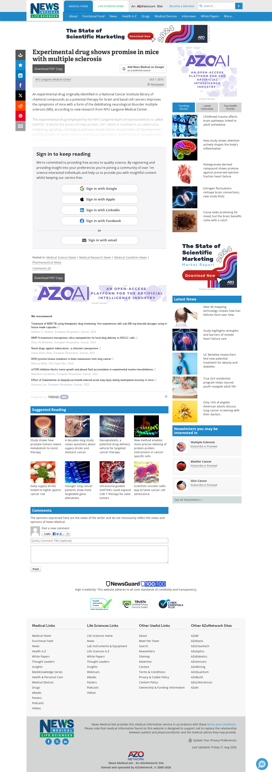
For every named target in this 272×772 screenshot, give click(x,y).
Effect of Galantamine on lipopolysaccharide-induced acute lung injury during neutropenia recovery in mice (92, 380)
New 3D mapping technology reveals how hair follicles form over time (222, 311)
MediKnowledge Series (47, 672)
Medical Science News (61, 257)
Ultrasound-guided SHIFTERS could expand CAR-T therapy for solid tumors (115, 492)
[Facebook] (21, 85)
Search (143, 646)
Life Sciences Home (111, 6)
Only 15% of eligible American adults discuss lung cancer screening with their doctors (221, 408)
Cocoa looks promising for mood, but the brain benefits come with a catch (222, 216)
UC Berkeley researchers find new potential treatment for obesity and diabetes (220, 360)
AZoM (195, 636)
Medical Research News (95, 257)
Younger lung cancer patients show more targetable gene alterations (79, 492)
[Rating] (21, 65)
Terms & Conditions (152, 672)
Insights (37, 667)
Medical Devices (43, 682)
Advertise (145, 661)
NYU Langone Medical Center (53, 79)
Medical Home (78, 6)
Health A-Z (39, 651)
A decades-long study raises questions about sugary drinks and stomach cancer (80, 446)
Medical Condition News (130, 257)
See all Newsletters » (188, 500)
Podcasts (38, 703)
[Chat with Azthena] (262, 764)
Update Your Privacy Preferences (214, 740)
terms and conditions (221, 724)
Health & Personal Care (47, 677)
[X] (21, 95)
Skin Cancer (199, 481)
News (35, 646)
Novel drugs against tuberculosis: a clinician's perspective (64, 348)
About (143, 636)
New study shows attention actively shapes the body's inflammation (221, 144)
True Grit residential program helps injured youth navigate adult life (219, 382)
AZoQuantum (200, 672)
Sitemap (144, 656)
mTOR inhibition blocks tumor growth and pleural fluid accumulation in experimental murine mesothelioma (92, 369)
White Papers (41, 656)
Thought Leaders (43, 661)
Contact (144, 667)
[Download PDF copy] (21, 55)
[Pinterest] (21, 116)
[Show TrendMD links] (166, 396)
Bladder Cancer (201, 461)
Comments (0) (41, 268)
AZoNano (197, 641)
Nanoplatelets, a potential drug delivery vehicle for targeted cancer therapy (115, 446)
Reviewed (157, 84)
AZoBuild (197, 677)
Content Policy (148, 682)
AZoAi (195, 687)
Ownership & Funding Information (162, 687)
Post (36, 569)
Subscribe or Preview (204, 446)
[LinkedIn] (21, 75)
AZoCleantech (200, 646)
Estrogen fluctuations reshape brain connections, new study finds (221, 192)
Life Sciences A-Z (98, 651)
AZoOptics (197, 651)
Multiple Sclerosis (203, 442)
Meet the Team (149, 641)
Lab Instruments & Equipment (107, 646)
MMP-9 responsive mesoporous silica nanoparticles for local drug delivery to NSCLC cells (83, 337)
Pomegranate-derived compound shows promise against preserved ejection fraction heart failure (221, 170)
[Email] (21, 126)
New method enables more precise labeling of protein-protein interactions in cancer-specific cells (150, 448)
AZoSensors (198, 661)
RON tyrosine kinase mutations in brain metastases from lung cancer (71, 358)
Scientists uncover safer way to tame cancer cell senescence (150, 490)
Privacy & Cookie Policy (154, 677)
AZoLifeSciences (201, 682)
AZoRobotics (199, 656)
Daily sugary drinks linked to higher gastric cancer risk (45, 490)
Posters (37, 698)
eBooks (36, 693)
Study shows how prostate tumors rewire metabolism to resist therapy (45, 446)
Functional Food (42, 641)
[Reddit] (21, 106)
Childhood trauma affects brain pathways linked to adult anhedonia (220, 120)
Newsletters (147, 651)
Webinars (93, 672)
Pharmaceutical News (46, 262)
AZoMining (198, 667)
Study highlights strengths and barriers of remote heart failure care (221, 335)
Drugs (36, 687)
